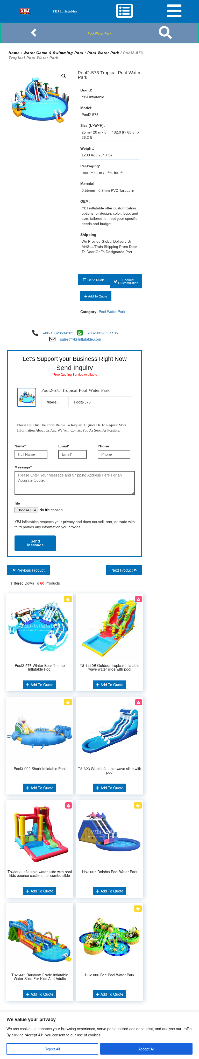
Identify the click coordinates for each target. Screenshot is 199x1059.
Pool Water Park (99, 33)
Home (14, 53)
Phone (103, 446)
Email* (63, 446)
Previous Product (30, 570)
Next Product (122, 570)
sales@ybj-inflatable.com (80, 339)
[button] (63, 76)
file (17, 503)
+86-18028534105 (58, 332)
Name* (20, 446)
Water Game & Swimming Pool (53, 53)
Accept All (146, 1048)
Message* (23, 467)
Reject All (52, 1048)
